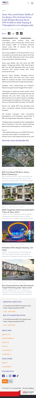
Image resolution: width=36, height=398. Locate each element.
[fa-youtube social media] (14, 375)
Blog (4, 346)
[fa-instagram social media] (10, 375)
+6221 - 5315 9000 (9, 325)
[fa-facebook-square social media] (3, 375)
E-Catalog (6, 350)
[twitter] (13, 33)
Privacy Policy (17, 388)
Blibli (4, 363)
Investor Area (7, 338)
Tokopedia (6, 367)
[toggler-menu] (32, 3)
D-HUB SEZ (6, 354)
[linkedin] (17, 33)
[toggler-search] (28, 3)
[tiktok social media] (7, 376)
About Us (5, 334)
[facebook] (9, 33)
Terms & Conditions (28, 388)
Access (4, 342)
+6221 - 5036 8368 (9, 311)
